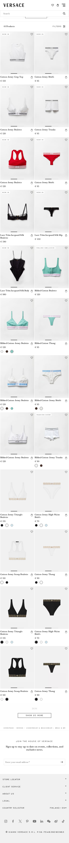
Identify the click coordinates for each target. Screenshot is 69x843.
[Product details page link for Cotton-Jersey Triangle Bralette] (17, 490)
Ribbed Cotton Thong (45, 343)
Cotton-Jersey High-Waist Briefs (47, 516)
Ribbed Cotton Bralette (46, 290)
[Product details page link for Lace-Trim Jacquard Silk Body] (17, 266)
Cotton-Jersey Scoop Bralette (14, 574)
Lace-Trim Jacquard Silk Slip (49, 235)
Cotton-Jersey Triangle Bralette (11, 516)
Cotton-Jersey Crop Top (11, 76)
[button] (57, 5)
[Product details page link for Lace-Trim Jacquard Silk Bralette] (17, 211)
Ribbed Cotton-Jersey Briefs (48, 400)
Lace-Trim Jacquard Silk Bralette (12, 236)
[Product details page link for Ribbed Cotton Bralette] (52, 266)
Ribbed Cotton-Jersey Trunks (48, 457)
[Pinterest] (27, 821)
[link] (9, 728)
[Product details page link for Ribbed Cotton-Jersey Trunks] (52, 433)
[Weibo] (56, 821)
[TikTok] (63, 821)
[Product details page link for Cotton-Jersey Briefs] (52, 53)
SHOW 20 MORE (34, 715)
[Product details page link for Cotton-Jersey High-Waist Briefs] (52, 490)
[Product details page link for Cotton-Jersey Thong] (52, 550)
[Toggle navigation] (63, 5)
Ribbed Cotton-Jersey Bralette (14, 343)
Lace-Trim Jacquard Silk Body (14, 290)
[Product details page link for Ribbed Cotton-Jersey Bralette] (17, 319)
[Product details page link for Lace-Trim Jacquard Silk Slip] (52, 211)
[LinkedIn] (42, 821)
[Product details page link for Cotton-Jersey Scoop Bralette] (17, 550)
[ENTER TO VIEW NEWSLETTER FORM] (62, 762)
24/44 (34, 708)
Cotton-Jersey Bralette (11, 129)
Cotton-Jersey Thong (45, 574)
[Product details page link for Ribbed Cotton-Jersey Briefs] (52, 376)
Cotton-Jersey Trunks (45, 129)
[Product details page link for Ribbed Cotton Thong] (52, 319)
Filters (57, 26)
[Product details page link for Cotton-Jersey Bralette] (17, 105)
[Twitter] (20, 821)
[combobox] (34, 13)
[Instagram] (6, 821)
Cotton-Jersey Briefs (44, 76)
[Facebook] (13, 821)
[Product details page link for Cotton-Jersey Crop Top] (17, 53)
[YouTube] (34, 821)
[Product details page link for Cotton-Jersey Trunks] (52, 105)
